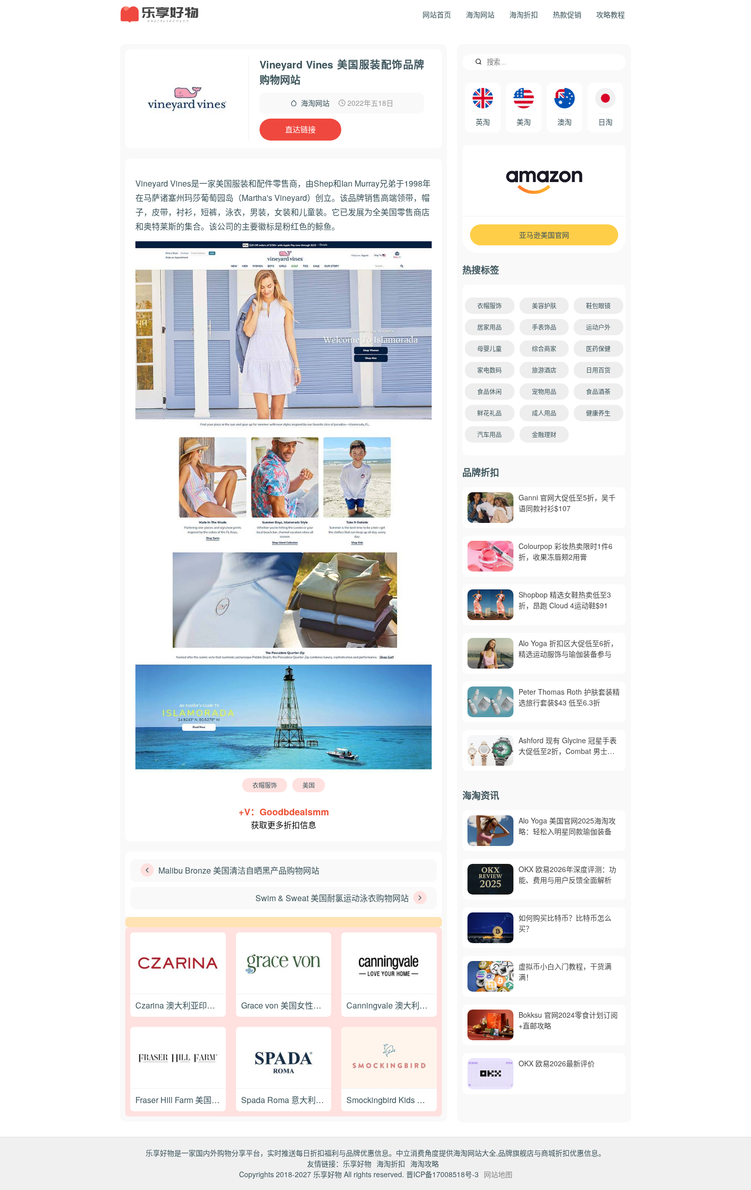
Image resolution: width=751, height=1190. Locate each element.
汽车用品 (489, 434)
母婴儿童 (489, 348)
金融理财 (544, 434)
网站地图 (498, 1174)
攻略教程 (610, 14)
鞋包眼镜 (598, 305)
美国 (308, 785)
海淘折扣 (523, 14)
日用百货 (598, 369)
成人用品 (544, 412)
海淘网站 (480, 14)
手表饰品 (544, 327)
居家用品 (489, 327)
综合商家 (544, 348)
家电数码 (489, 369)
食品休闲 (489, 391)
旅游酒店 (544, 369)
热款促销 (567, 14)
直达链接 (300, 129)
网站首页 (437, 14)
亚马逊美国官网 (544, 235)
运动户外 (598, 327)
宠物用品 (544, 391)
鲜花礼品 (489, 412)
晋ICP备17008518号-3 (442, 1174)
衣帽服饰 (264, 785)
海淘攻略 (424, 1163)
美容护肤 (544, 305)
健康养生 (598, 412)
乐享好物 (357, 1163)
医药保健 (598, 348)
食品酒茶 (598, 391)
